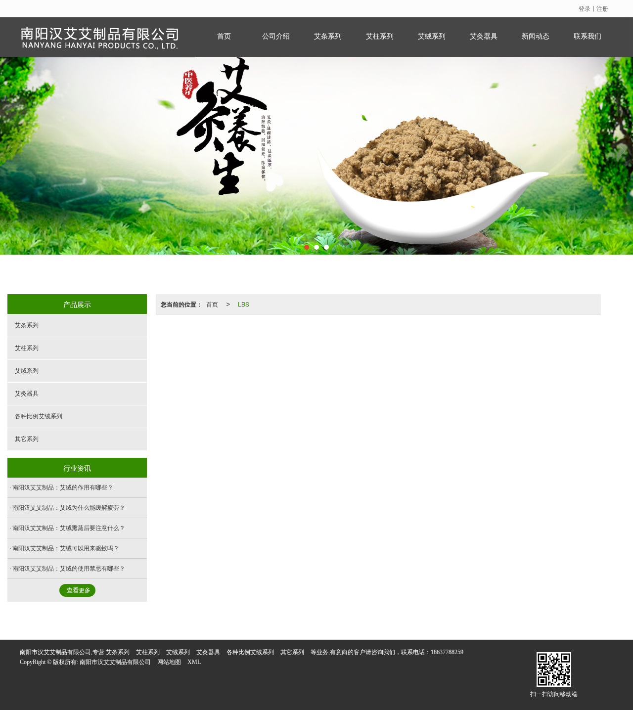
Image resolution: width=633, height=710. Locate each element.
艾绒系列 (432, 36)
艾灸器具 (483, 36)
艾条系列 (328, 36)
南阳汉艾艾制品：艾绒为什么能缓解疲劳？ (68, 507)
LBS (243, 304)
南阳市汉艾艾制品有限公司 (115, 662)
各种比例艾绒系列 (38, 416)
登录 (584, 8)
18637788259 (447, 652)
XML (194, 662)
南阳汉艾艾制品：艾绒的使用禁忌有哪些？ (68, 568)
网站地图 (169, 662)
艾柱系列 (380, 36)
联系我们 (587, 36)
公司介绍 (276, 36)
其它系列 (27, 439)
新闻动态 (535, 36)
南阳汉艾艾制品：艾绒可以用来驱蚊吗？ (65, 548)
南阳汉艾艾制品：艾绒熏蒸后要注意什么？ (68, 528)
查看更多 (78, 590)
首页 (224, 36)
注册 (602, 8)
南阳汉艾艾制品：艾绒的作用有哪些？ (62, 487)
